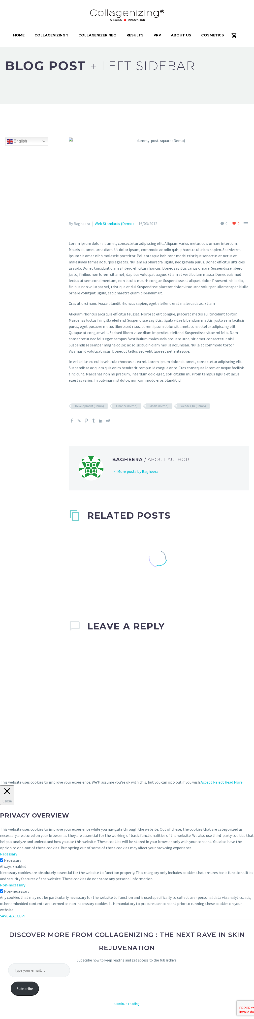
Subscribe (25, 988)
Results (135, 35)
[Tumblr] (93, 421)
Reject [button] (218, 782)
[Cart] (236, 35)
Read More (234, 782)
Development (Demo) (89, 406)
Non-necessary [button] (12, 884)
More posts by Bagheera (137, 471)
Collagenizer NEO (97, 35)
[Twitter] (79, 421)
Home (19, 35)
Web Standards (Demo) (114, 223)
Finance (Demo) (126, 406)
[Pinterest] (86, 421)
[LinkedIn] (101, 421)
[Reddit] (108, 421)
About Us (181, 35)
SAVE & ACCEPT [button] (13, 915)
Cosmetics (212, 35)
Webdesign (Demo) (193, 406)
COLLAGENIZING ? (51, 35)
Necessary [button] (8, 853)
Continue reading (127, 1003)
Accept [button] (206, 782)
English (20, 141)
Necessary (12, 860)
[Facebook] (72, 421)
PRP (157, 35)
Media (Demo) (159, 406)
